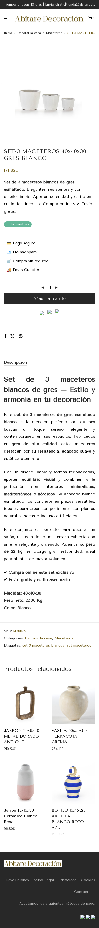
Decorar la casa (29, 33)
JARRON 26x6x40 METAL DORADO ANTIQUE (21, 736)
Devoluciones (17, 880)
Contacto (82, 892)
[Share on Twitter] (12, 336)
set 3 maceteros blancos (43, 645)
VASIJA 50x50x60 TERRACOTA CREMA (69, 736)
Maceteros (54, 33)
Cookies (88, 880)
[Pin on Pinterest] (21, 336)
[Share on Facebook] (5, 336)
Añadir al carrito (49, 298)
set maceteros (79, 645)
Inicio (8, 33)
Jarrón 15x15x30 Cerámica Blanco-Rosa (21, 816)
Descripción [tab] (15, 362)
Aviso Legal (44, 880)
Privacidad (67, 880)
